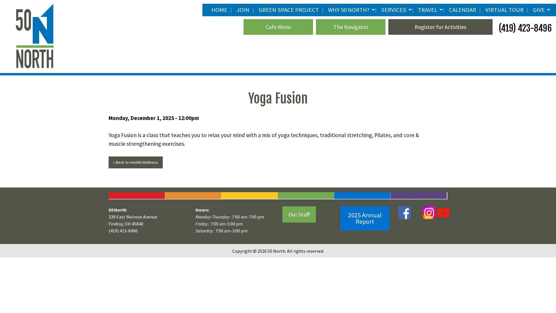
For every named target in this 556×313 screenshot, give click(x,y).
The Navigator (350, 26)
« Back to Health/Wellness (135, 162)
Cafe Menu (278, 26)
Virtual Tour (504, 10)
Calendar (462, 10)
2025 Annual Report (365, 218)
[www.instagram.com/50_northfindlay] (429, 212)
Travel (427, 10)
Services (393, 10)
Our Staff (299, 214)
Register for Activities (440, 26)
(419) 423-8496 (524, 28)
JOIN (243, 10)
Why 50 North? (349, 10)
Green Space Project (289, 10)
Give (539, 10)
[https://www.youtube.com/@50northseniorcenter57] (443, 212)
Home (219, 10)
